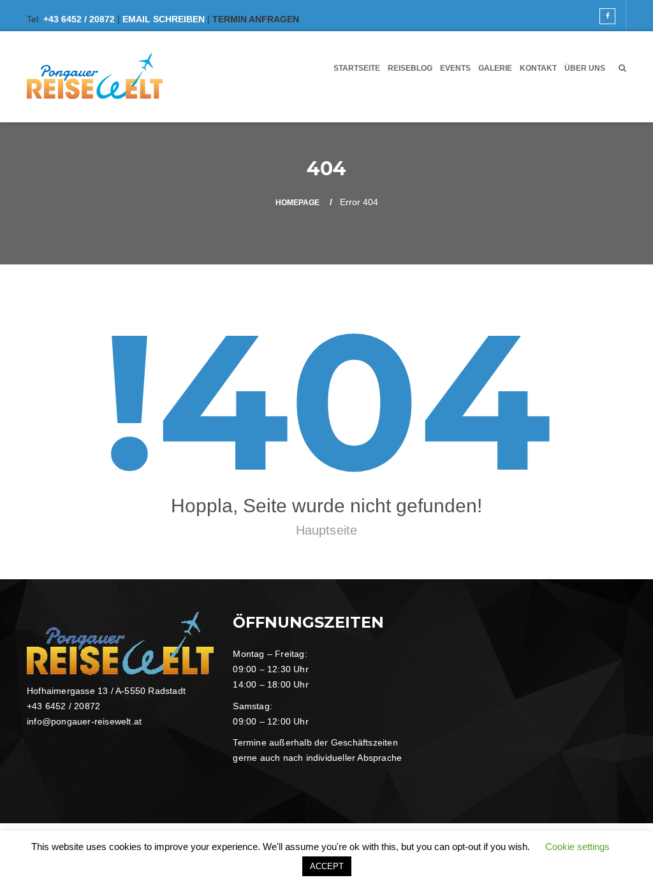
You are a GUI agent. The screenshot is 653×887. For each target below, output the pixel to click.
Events (455, 68)
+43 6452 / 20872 (79, 19)
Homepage (297, 202)
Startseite (357, 68)
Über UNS (584, 68)
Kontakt (538, 68)
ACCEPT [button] (327, 866)
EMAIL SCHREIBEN (163, 19)
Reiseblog (410, 68)
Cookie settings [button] (577, 846)
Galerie (495, 68)
